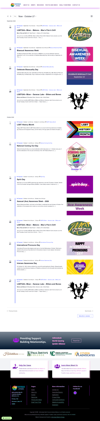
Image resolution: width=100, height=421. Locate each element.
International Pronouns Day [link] (28, 245)
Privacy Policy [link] (56, 397)
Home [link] (33, 389)
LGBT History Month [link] (25, 124)
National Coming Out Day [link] (27, 145)
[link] (8, 16)
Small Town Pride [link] (65, 5)
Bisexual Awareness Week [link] (28, 50)
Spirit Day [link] (21, 179)
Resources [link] (40, 5)
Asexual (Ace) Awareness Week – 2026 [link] (33, 201)
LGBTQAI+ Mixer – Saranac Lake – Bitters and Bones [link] (39, 94)
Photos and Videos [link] (51, 5)
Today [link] (15, 16)
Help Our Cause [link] (25, 365)
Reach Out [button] (76, 340)
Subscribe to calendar (84, 316)
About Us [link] (26, 5)
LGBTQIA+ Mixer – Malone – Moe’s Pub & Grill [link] (36, 30)
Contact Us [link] (76, 5)
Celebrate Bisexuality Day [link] (27, 69)
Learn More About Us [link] (69, 365)
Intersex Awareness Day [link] (27, 263)
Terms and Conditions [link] (58, 399)
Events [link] (33, 5)
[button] (75, 393)
